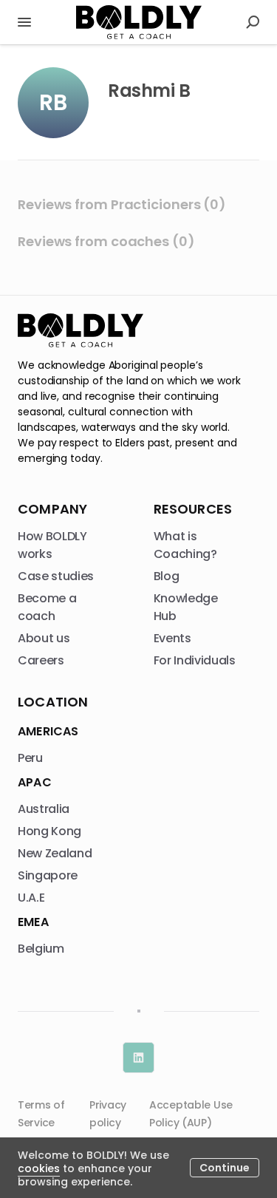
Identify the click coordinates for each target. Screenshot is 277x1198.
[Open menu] (24, 22)
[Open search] (252, 22)
